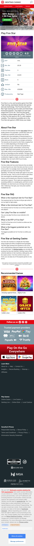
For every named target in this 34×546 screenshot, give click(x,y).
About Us (4, 366)
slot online (24, 130)
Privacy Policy (23, 432)
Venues (28, 6)
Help (11, 366)
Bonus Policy (22, 430)
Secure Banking (14, 369)
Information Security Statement (11, 435)
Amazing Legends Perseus (9, 292)
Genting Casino (18, 249)
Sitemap (24, 369)
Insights (4, 369)
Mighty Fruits (22, 292)
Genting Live (5, 402)
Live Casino (18, 6)
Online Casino (8, 6)
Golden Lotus (5, 313)
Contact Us (19, 366)
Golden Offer (21, 313)
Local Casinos (27, 402)
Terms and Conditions (8, 432)
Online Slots (16, 402)
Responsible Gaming (8, 430)
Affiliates (4, 372)
